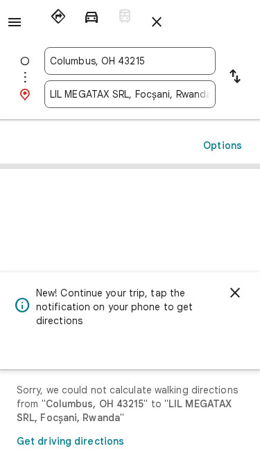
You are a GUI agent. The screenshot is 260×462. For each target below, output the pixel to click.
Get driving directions (70, 441)
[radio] (58, 16)
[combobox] (130, 61)
